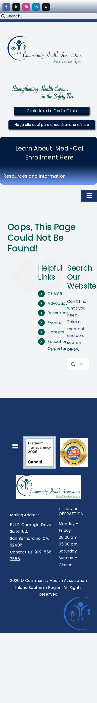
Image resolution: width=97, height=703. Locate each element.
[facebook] (6, 7)
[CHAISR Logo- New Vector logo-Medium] (48, 477)
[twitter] (16, 7)
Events (54, 322)
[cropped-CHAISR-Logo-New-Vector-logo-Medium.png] (44, 38)
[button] (52, 110)
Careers (56, 332)
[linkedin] (36, 7)
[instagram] (26, 7)
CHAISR (55, 294)
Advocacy (58, 303)
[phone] (46, 7)
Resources (58, 313)
